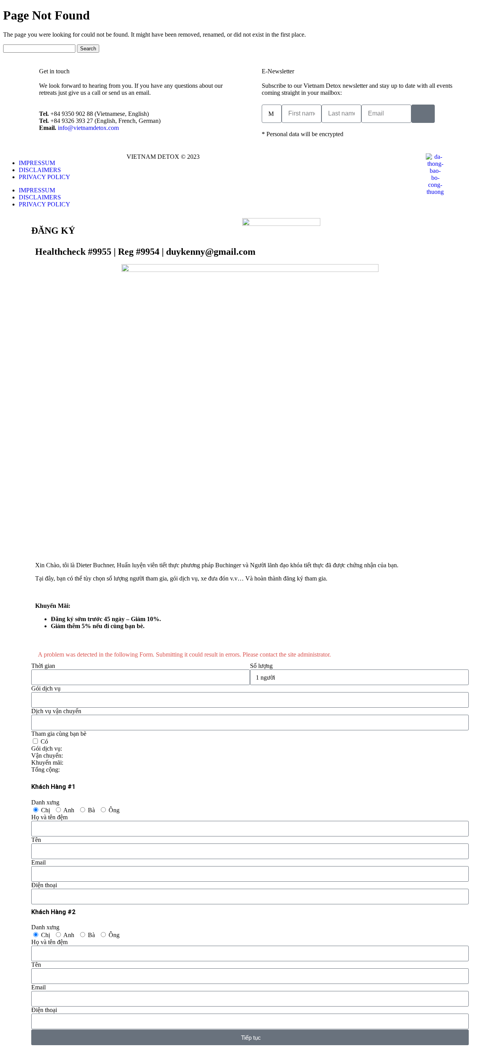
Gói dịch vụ (46, 688)
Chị (45, 810)
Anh (68, 810)
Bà (91, 810)
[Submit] (423, 114)
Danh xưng (45, 802)
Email (38, 862)
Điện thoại (44, 885)
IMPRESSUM (37, 163)
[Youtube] (302, 163)
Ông (114, 810)
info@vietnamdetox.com (88, 127)
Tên (36, 839)
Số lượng (261, 665)
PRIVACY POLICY (44, 177)
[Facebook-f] (260, 163)
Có (44, 741)
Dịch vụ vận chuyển (56, 711)
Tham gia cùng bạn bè (58, 733)
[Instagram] (281, 163)
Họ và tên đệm (49, 817)
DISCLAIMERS (40, 170)
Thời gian (43, 665)
